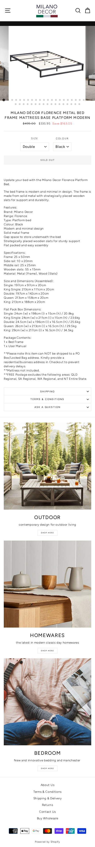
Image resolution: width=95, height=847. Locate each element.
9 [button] (36, 100)
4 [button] (16, 100)
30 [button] (40, 104)
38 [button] (71, 104)
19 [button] (76, 100)
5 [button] (20, 100)
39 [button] (75, 104)
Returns (47, 805)
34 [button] (56, 104)
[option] (48, 63)
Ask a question (47, 407)
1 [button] (3, 100)
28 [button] (32, 104)
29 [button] (36, 104)
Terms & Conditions (47, 399)
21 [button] (84, 100)
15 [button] (60, 100)
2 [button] (8, 100)
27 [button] (28, 104)
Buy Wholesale (47, 818)
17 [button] (68, 100)
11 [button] (44, 100)
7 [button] (28, 100)
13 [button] (52, 100)
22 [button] (88, 100)
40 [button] (79, 104)
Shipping (47, 391)
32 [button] (48, 104)
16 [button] (64, 100)
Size (34, 138)
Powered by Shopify (47, 841)
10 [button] (40, 100)
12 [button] (48, 100)
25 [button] (20, 104)
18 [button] (72, 100)
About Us (47, 785)
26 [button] (24, 104)
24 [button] (16, 104)
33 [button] (52, 104)
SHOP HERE (47, 768)
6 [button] (24, 100)
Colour (62, 138)
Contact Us (47, 811)
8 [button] (32, 100)
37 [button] (67, 104)
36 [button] (64, 104)
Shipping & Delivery (47, 798)
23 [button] (92, 100)
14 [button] (56, 100)
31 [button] (44, 104)
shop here (47, 533)
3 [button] (12, 100)
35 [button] (60, 104)
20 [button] (80, 100)
